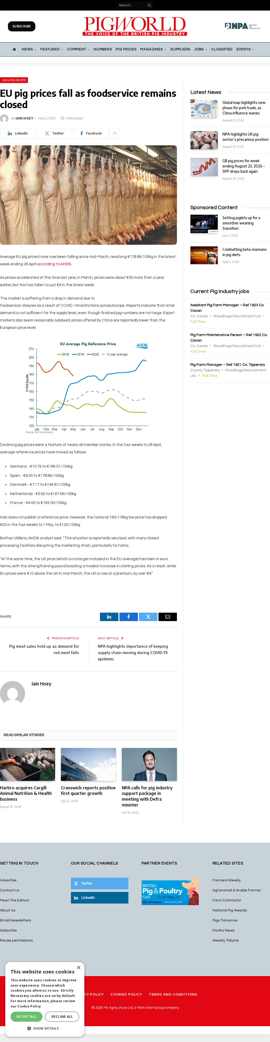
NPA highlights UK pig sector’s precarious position (246, 137)
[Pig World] (135, 26)
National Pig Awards (230, 910)
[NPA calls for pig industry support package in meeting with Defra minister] (149, 764)
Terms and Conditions (173, 994)
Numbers (103, 49)
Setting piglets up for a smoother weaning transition (241, 223)
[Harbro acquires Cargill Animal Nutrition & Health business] (27, 764)
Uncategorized (14, 80)
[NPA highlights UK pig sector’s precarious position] (204, 140)
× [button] (78, 968)
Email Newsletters (15, 920)
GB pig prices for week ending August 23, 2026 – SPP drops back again (244, 166)
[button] (45, 1028)
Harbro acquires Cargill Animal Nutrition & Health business (26, 793)
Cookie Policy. (29, 1006)
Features (49, 49)
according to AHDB (54, 264)
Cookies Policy (126, 994)
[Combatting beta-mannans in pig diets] (204, 255)
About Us (7, 910)
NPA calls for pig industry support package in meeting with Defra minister (147, 796)
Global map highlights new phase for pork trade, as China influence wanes (244, 107)
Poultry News (223, 930)
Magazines (151, 49)
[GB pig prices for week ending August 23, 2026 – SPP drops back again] (204, 167)
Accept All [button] (27, 1016)
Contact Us (9, 890)
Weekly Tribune (226, 940)
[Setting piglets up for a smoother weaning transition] (204, 224)
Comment (76, 49)
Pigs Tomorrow (225, 920)
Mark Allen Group (150, 1008)
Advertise (8, 880)
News (27, 49)
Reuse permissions (16, 940)
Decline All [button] (62, 1016)
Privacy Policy (88, 994)
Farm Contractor (227, 900)
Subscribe (21, 26)
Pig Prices (126, 49)
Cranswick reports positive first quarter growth (88, 790)
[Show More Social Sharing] (115, 133)
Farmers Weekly (227, 880)
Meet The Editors (14, 900)
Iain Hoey (24, 118)
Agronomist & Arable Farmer (237, 890)
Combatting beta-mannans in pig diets (245, 252)
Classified (222, 49)
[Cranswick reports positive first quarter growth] (88, 764)
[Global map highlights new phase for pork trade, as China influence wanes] (204, 108)
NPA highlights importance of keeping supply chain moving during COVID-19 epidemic (133, 652)
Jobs (199, 49)
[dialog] (44, 999)
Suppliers (180, 49)
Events (244, 49)
